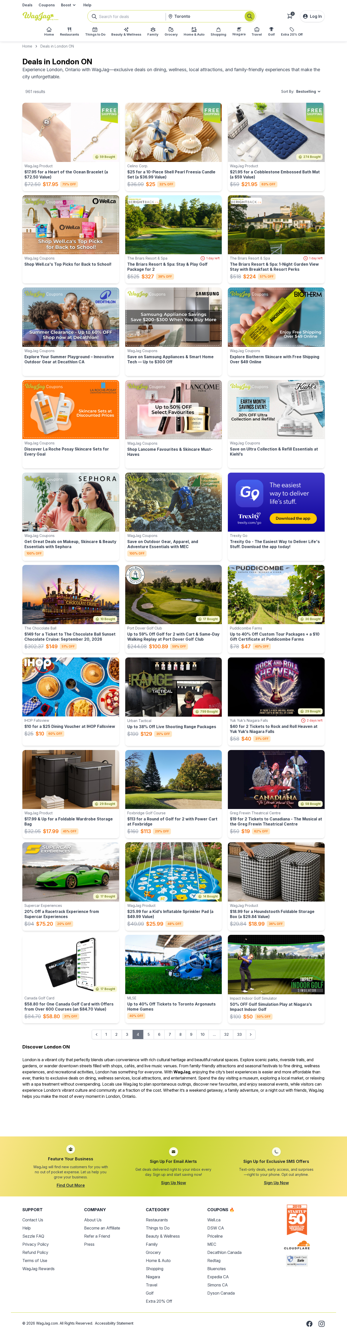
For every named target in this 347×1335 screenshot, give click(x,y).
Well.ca (213, 1219)
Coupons (47, 5)
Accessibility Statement (114, 1323)
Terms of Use (34, 1260)
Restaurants (157, 1219)
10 (202, 1034)
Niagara (153, 1276)
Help (87, 5)
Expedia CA (218, 1276)
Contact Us (32, 1219)
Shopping (154, 1268)
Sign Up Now (173, 1182)
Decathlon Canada (224, 1252)
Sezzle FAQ (33, 1236)
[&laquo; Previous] (96, 1034)
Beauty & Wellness (163, 1236)
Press (89, 1244)
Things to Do (158, 1228)
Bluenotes (216, 1268)
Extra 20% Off (159, 1301)
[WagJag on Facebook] (309, 1324)
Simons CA (217, 1284)
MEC (211, 1244)
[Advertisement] (173, 1114)
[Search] (250, 16)
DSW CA (215, 1228)
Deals (27, 5)
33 (239, 1034)
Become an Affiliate (102, 1228)
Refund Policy (35, 1252)
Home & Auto (158, 1260)
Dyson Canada (221, 1293)
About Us (93, 1219)
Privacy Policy (35, 1244)
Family (152, 1244)
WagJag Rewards (38, 1268)
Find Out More (71, 1185)
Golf (150, 1293)
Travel (151, 1284)
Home (27, 46)
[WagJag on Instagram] (322, 1324)
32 (226, 1034)
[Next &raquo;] (251, 1034)
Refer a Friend (97, 1236)
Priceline (215, 1236)
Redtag (213, 1260)
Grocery (153, 1252)
